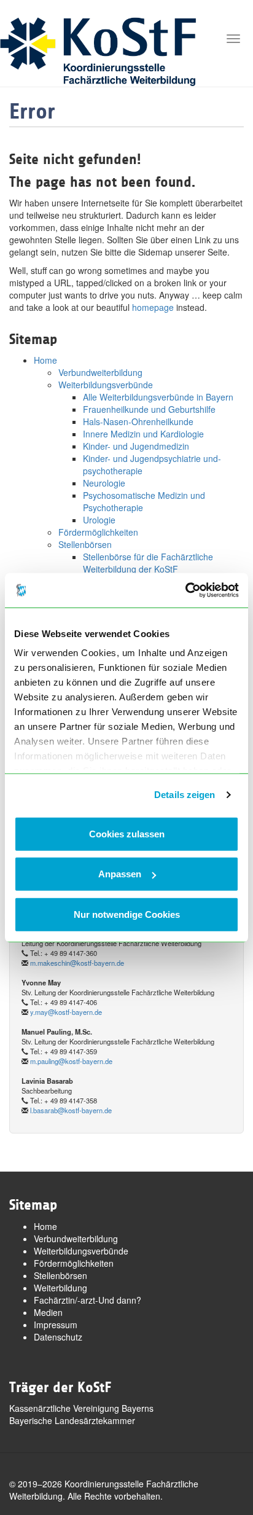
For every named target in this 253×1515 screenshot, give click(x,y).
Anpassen (119, 874)
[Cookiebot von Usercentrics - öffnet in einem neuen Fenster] (185, 590)
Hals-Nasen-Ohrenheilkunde (138, 421)
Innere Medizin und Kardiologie (143, 434)
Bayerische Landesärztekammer (72, 1420)
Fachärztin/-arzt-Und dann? (87, 1300)
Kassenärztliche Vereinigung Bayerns (81, 1408)
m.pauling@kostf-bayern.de (71, 1061)
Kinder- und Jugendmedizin (136, 446)
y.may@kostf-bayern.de (66, 1012)
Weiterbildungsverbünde (105, 384)
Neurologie (104, 483)
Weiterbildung (60, 1288)
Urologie (99, 520)
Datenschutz (58, 1337)
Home (45, 360)
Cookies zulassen (127, 833)
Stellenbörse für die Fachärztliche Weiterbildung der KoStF (148, 562)
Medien (48, 1312)
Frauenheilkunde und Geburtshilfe (149, 409)
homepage (153, 307)
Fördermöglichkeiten (98, 532)
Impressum (55, 1324)
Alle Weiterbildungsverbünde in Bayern (158, 397)
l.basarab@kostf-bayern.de (71, 1110)
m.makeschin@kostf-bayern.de (77, 963)
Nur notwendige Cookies (127, 914)
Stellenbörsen (85, 544)
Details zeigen (184, 794)
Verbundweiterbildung (100, 372)
